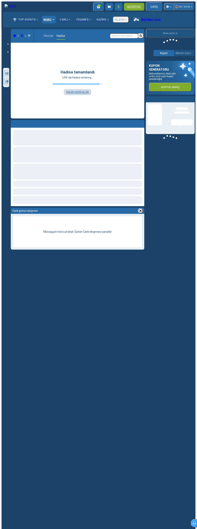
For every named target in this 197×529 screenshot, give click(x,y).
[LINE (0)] (14, 36)
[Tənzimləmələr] (169, 6)
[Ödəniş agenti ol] (109, 7)
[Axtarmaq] (141, 35)
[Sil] (140, 210)
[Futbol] (22, 36)
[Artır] (118, 7)
